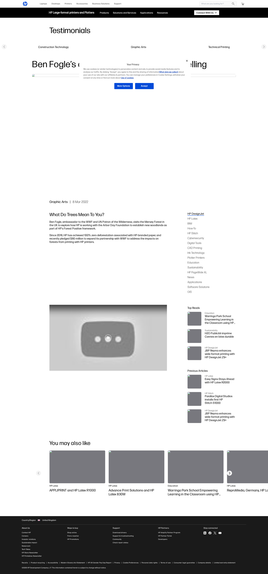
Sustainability (195, 267)
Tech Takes (26, 549)
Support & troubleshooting (123, 536)
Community (117, 539)
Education (193, 262)
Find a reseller (73, 536)
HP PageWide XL (197, 272)
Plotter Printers (196, 257)
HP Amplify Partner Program (169, 533)
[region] (135, 75)
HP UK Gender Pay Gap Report (99, 563)
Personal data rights (150, 563)
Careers (25, 536)
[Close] (187, 61)
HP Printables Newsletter (32, 556)
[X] (215, 533)
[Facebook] (210, 533)
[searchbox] (216, 4)
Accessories (82, 4)
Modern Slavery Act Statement (73, 563)
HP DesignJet (195, 213)
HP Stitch (192, 233)
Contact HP (26, 533)
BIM (189, 223)
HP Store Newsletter (30, 553)
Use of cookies (127, 78)
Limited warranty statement (224, 563)
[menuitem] (43, 3)
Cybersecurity (195, 238)
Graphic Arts (138, 47)
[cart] (243, 3)
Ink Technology (195, 252)
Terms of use (166, 563)
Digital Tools (194, 243)
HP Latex (192, 218)
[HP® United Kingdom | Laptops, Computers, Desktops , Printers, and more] (25, 3)
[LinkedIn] (205, 533)
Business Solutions (101, 4)
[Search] (233, 3)
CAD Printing (194, 248)
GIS (189, 291)
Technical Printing (219, 47)
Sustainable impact (29, 543)
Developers (162, 539)
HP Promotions (73, 539)
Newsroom (26, 546)
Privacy (117, 563)
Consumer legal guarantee (184, 563)
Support (117, 4)
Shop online (72, 533)
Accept (144, 86)
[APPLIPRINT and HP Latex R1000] (77, 466)
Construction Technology (53, 47)
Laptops (43, 4)
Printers (68, 4)
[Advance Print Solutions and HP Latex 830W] (136, 466)
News (190, 277)
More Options (123, 86)
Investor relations (29, 539)
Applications (194, 282)
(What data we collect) (168, 72)
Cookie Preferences (131, 563)
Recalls (25, 563)
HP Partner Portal (165, 536)
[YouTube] (220, 533)
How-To (191, 228)
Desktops (56, 4)
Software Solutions (198, 287)
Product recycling (38, 563)
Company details (204, 563)
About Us (26, 528)
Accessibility (53, 563)
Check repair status (120, 543)
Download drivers (120, 533)
